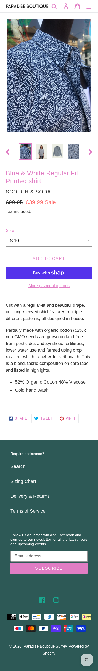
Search (17, 466)
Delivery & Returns (30, 496)
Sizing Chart (23, 481)
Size (10, 230)
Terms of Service (27, 511)
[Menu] (89, 6)
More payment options (49, 286)
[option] (25, 151)
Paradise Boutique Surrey (45, 646)
